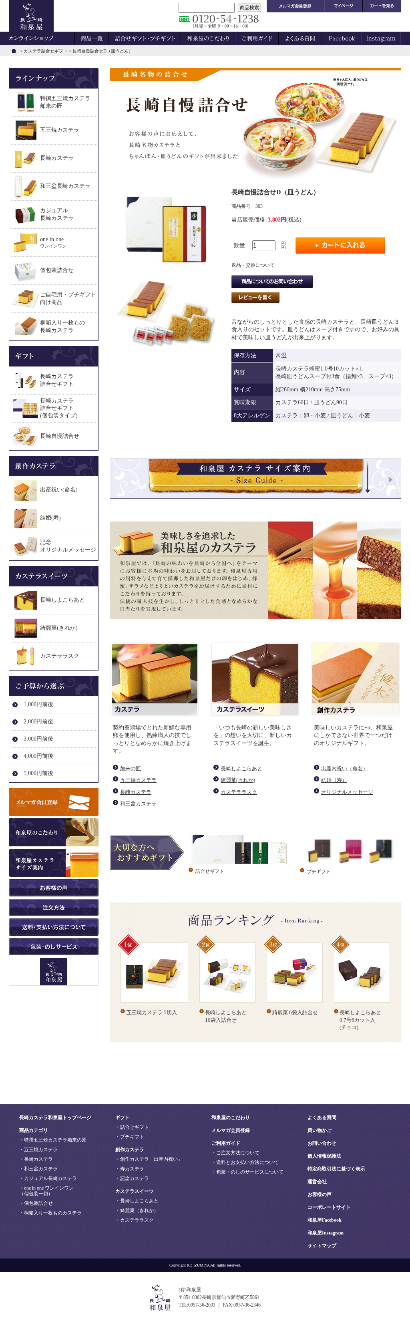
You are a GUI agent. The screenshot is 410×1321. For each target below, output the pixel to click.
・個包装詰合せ (36, 1203)
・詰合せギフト (132, 1127)
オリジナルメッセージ (347, 792)
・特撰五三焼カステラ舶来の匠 (52, 1140)
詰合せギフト (209, 871)
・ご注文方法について (235, 1153)
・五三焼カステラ (38, 1149)
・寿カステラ (129, 1169)
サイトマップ (322, 1246)
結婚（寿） (334, 780)
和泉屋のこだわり (230, 1117)
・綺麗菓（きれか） (137, 1210)
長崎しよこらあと (241, 768)
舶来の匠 (130, 768)
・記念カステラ (132, 1178)
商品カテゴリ (33, 1130)
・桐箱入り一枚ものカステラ (50, 1213)
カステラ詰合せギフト (46, 50)
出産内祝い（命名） (344, 768)
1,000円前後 (38, 704)
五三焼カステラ (138, 780)
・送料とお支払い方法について (245, 1162)
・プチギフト (129, 1137)
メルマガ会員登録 (230, 1130)
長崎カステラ (135, 792)
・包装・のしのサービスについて (247, 1172)
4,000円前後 (38, 756)
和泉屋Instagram (326, 1233)
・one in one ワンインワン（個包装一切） (46, 1190)
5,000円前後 (38, 773)
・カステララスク (134, 1220)
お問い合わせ (322, 1143)
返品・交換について (253, 265)
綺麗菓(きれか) (238, 780)
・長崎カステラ (36, 1159)
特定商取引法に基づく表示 (336, 1169)
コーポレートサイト (329, 1207)
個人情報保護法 (324, 1156)
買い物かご (320, 1130)
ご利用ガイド (225, 1143)
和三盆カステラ (138, 804)
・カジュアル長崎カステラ (48, 1178)
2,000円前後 (38, 722)
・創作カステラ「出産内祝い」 (149, 1159)
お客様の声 (320, 1194)
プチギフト (319, 871)
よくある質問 (322, 1117)
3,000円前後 (38, 739)
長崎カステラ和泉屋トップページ (55, 1117)
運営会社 (317, 1181)
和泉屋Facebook (325, 1220)
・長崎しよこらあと (137, 1201)
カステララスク (239, 792)
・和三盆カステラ (38, 1169)
